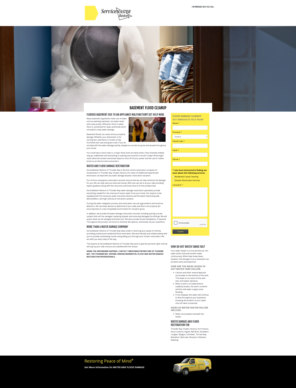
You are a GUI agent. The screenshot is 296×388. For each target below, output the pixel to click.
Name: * (176, 123)
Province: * (177, 132)
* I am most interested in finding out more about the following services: (190, 171)
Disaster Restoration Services (187, 180)
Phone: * (176, 159)
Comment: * (178, 185)
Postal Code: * (179, 141)
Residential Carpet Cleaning (186, 176)
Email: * (176, 150)
